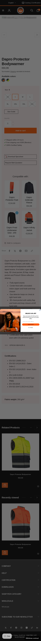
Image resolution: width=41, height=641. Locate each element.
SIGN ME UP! (31, 324)
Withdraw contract (32, 638)
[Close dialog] (39, 310)
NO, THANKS (30, 327)
